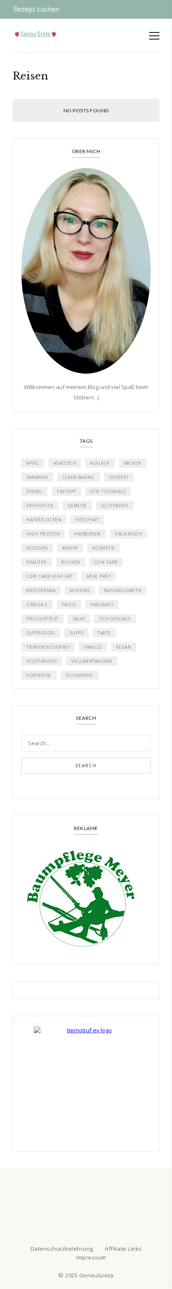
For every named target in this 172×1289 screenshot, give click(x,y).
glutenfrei (115, 505)
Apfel (32, 463)
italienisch (128, 534)
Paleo (69, 604)
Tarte (104, 633)
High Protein (43, 534)
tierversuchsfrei (48, 647)
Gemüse (77, 505)
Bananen (37, 477)
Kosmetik (103, 548)
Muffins (80, 590)
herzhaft (87, 520)
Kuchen (70, 562)
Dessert (119, 477)
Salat (79, 619)
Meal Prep (98, 576)
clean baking (78, 477)
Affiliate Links (123, 1248)
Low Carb (106, 562)
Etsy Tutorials (108, 491)
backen (133, 463)
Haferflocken (43, 520)
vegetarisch (41, 661)
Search (86, 765)
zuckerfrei (80, 675)
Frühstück (39, 505)
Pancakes (101, 604)
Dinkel (34, 491)
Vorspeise (38, 675)
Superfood (40, 633)
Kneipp (70, 548)
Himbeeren (87, 534)
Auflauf (100, 463)
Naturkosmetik (123, 590)
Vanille (93, 647)
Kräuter (36, 562)
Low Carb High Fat (49, 576)
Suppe (76, 633)
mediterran (41, 590)
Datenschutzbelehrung (61, 1248)
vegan (124, 647)
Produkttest (42, 619)
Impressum (91, 1257)
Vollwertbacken (91, 661)
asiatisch (64, 463)
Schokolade (115, 619)
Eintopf (66, 491)
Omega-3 (37, 604)
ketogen (37, 548)
